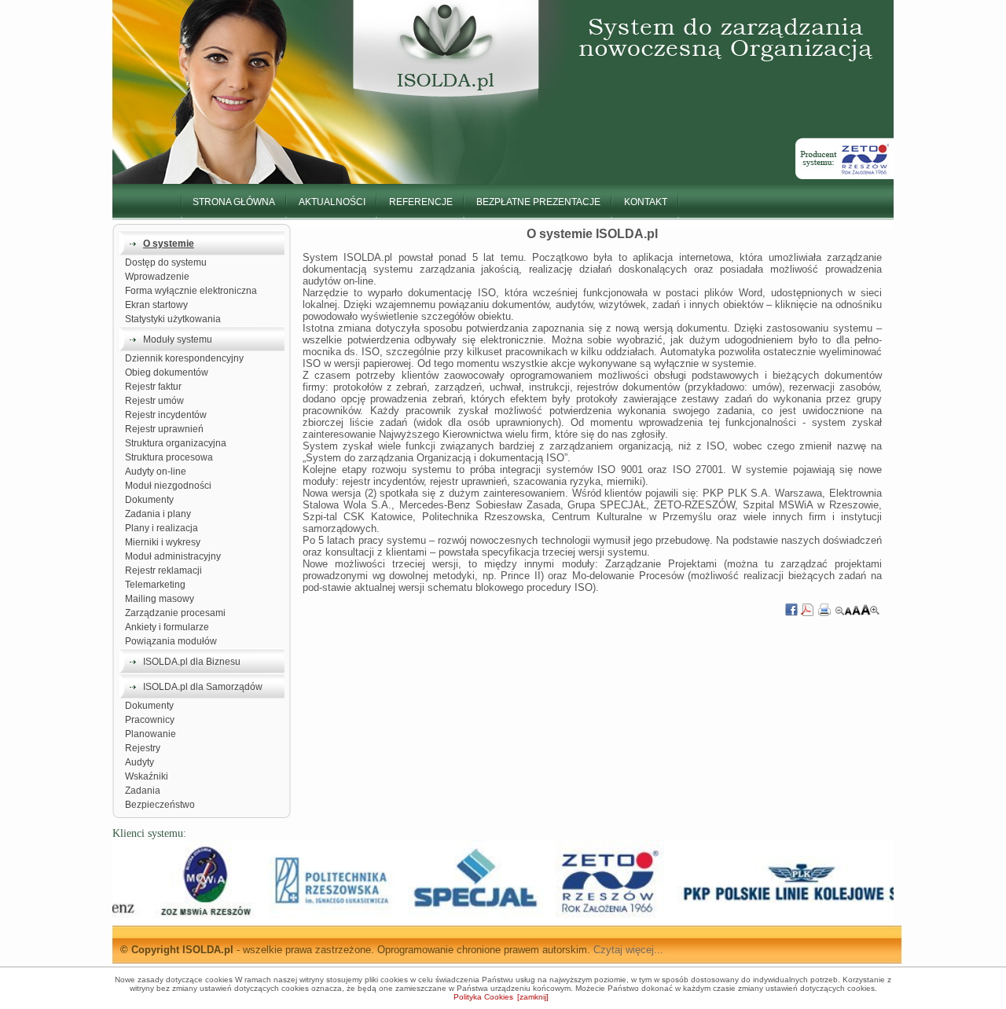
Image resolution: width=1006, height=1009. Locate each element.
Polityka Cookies (483, 996)
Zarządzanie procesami (175, 612)
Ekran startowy (157, 304)
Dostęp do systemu (166, 262)
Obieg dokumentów (166, 372)
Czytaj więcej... (628, 950)
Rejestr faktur (153, 386)
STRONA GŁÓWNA (234, 201)
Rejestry (142, 748)
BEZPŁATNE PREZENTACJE (538, 201)
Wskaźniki (146, 776)
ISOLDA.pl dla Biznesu (191, 661)
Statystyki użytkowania (173, 319)
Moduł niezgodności (168, 485)
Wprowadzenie (157, 276)
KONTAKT (645, 201)
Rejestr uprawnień (164, 429)
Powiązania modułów (171, 641)
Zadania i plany (158, 513)
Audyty (139, 762)
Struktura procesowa (170, 457)
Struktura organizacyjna (175, 443)
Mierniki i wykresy (162, 542)
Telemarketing (155, 584)
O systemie (168, 243)
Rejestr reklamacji (163, 570)
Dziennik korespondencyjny (184, 358)
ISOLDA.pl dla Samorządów (203, 686)
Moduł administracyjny (173, 556)
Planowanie (150, 733)
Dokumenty (149, 499)
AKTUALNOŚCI (332, 201)
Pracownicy (149, 719)
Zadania (142, 790)
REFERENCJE (421, 201)
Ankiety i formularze (167, 627)
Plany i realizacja (161, 528)
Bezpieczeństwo (160, 804)
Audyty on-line (155, 471)
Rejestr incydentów (167, 414)
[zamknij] (533, 996)
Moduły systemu (177, 339)
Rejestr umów (154, 400)
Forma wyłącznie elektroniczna (191, 290)
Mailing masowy (159, 598)
